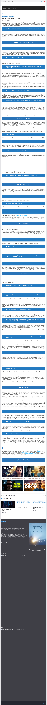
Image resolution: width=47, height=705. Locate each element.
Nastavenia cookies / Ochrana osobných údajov (8, 542)
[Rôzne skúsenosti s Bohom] (9, 163)
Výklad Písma (32, 6)
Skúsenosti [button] (37, 6)
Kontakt (9, 8)
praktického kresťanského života (30, 453)
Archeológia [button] (4, 6)
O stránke (2, 525)
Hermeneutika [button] (21, 6)
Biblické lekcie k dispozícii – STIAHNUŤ (23, 460)
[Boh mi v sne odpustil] (23, 501)
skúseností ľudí (24, 450)
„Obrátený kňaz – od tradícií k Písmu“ (21, 215)
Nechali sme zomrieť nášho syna (38, 508)
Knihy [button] (16, 6)
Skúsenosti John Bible (5, 16)
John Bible (8, 20)
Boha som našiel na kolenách (6, 510)
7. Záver (43, 495)
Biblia (9, 6)
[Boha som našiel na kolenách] (8, 501)
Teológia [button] (26, 6)
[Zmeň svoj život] (4, 2)
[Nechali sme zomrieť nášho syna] (39, 501)
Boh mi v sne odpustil (22, 507)
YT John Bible (14, 8)
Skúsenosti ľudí (11, 16)
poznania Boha (24, 452)
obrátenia (38, 451)
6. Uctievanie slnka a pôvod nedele (9, 495)
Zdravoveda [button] (4, 8)
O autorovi (3, 523)
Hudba (13, 6)
